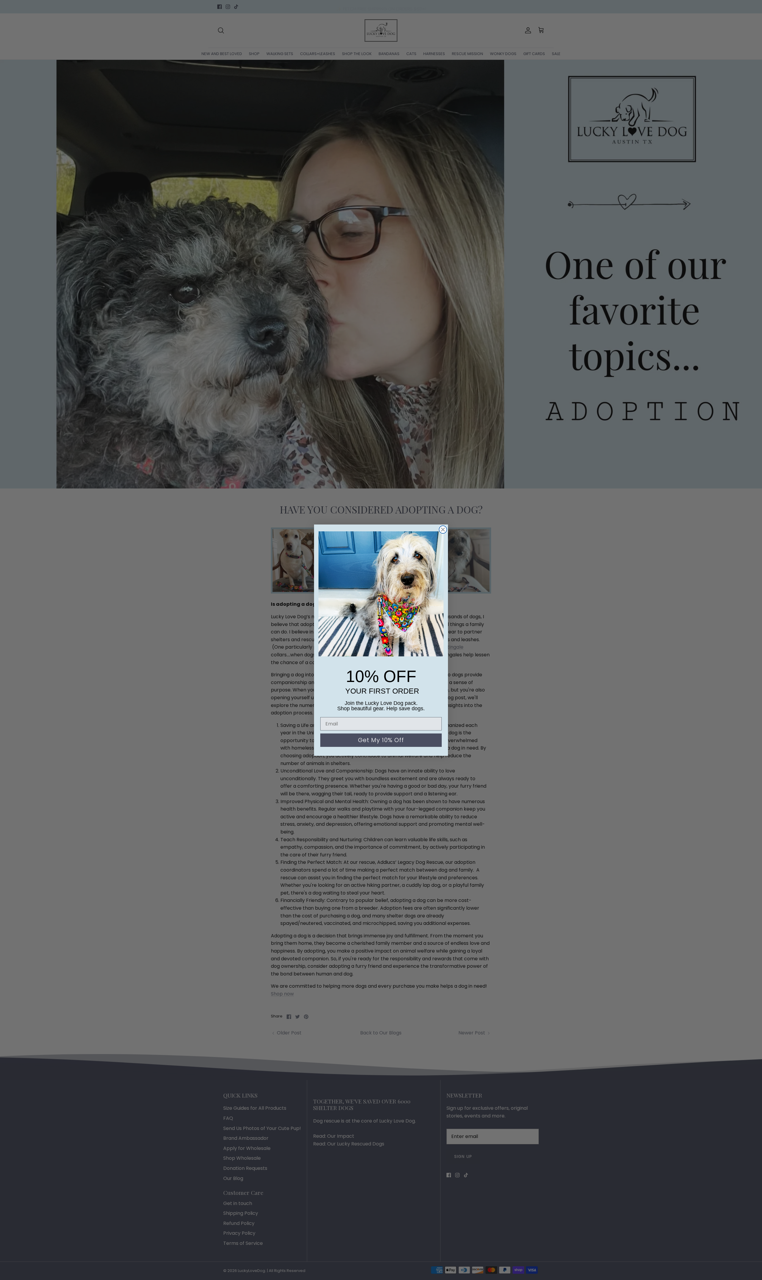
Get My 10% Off (381, 740)
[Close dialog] (443, 529)
